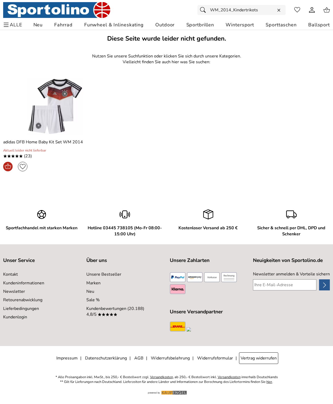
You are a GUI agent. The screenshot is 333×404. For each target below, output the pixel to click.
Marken (93, 283)
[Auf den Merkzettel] (22, 166)
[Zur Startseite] (56, 10)
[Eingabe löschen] (279, 10)
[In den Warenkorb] (8, 166)
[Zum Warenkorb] (327, 10)
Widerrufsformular (215, 358)
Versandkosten (161, 377)
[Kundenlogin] (312, 10)
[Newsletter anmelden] (324, 284)
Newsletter (14, 291)
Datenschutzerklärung (106, 358)
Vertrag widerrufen (259, 358)
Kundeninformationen (23, 283)
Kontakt (10, 274)
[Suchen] (204, 10)
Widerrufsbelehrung (170, 358)
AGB (138, 358)
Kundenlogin (15, 317)
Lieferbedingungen (21, 308)
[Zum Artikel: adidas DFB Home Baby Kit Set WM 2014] (55, 106)
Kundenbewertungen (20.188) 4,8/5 (115, 311)
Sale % (93, 300)
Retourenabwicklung (22, 300)
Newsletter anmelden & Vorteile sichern (291, 274)
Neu (90, 291)
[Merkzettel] (297, 10)
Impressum (67, 358)
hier (269, 382)
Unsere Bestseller (103, 274)
